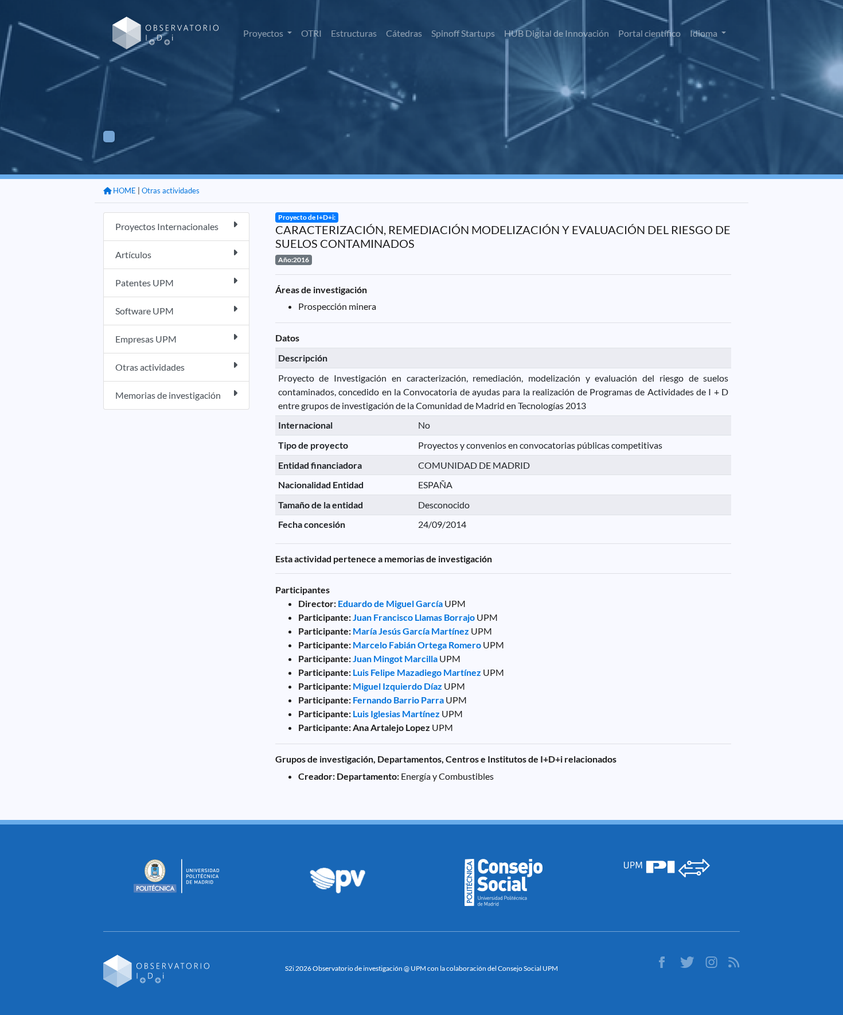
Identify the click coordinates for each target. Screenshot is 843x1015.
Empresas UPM (146, 338)
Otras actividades (171, 190)
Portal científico (649, 33)
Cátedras (404, 33)
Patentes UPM (144, 282)
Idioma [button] (704, 33)
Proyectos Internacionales (166, 226)
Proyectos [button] (264, 33)
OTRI (311, 33)
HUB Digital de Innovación (556, 33)
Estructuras (354, 33)
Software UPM (144, 310)
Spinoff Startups (463, 33)
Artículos (133, 254)
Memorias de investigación (168, 395)
